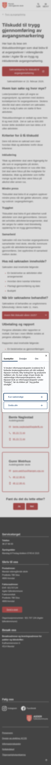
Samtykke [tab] (8, 359)
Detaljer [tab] (23, 359)
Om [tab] (36, 359)
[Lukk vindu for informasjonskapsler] (46, 355)
